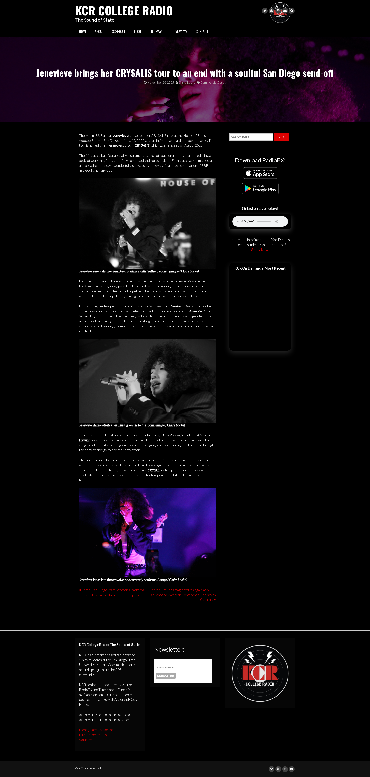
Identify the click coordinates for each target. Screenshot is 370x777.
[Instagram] (278, 11)
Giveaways (180, 31)
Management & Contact (97, 730)
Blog (137, 31)
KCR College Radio (124, 10)
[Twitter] (265, 11)
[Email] (285, 11)
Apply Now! (260, 249)
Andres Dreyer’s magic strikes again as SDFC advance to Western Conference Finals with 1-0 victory (182, 595)
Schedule (119, 31)
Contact (202, 31)
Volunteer (86, 740)
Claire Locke (186, 82)
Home (83, 31)
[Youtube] (271, 11)
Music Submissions (93, 735)
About (99, 31)
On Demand (156, 31)
